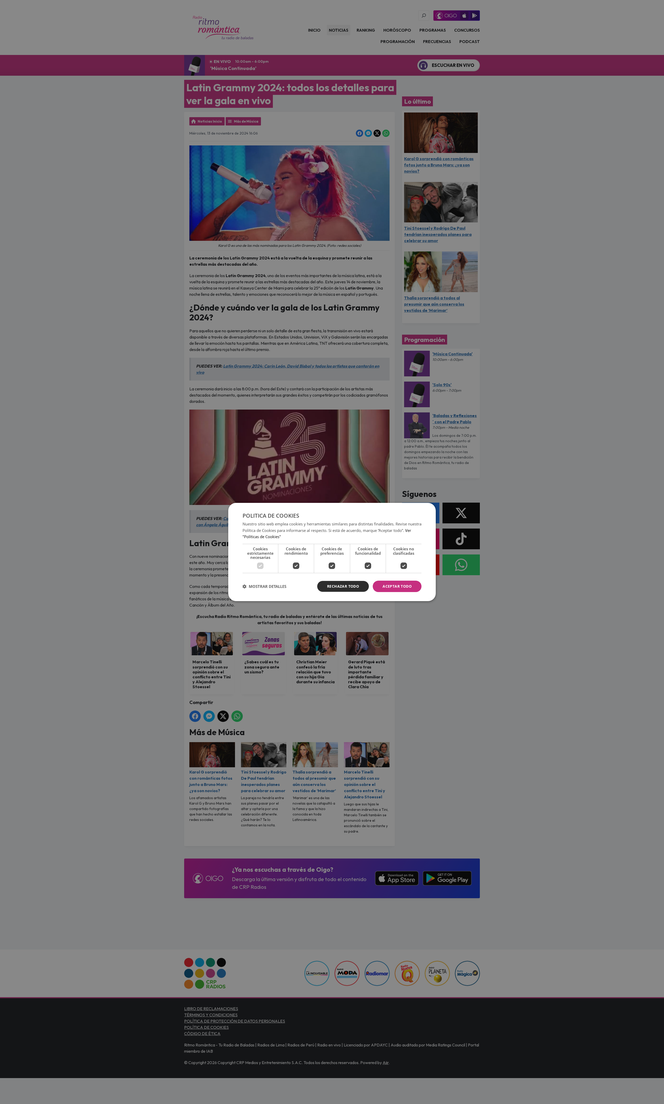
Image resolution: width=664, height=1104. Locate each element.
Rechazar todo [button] (343, 586)
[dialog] (332, 552)
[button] (264, 586)
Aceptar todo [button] (397, 586)
